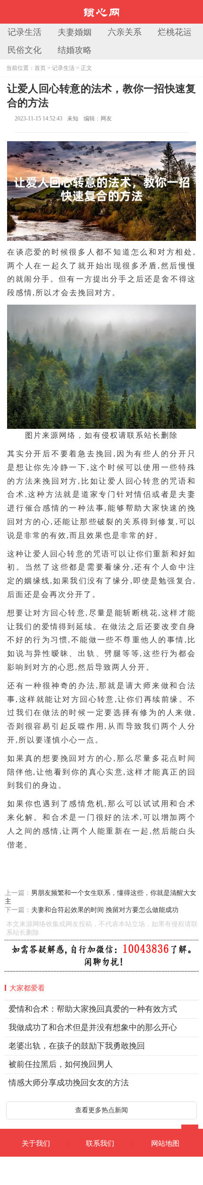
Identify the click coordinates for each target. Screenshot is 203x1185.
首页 (40, 68)
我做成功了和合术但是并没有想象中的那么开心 (92, 1027)
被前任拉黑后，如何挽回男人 (60, 1064)
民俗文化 (25, 50)
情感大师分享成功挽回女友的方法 (68, 1082)
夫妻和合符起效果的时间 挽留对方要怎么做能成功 (104, 909)
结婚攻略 (75, 50)
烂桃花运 (175, 32)
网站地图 (165, 1143)
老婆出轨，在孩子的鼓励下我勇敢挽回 (76, 1045)
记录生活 (25, 32)
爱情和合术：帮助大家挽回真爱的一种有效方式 (92, 1009)
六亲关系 (125, 32)
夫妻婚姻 (75, 32)
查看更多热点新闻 (101, 1110)
